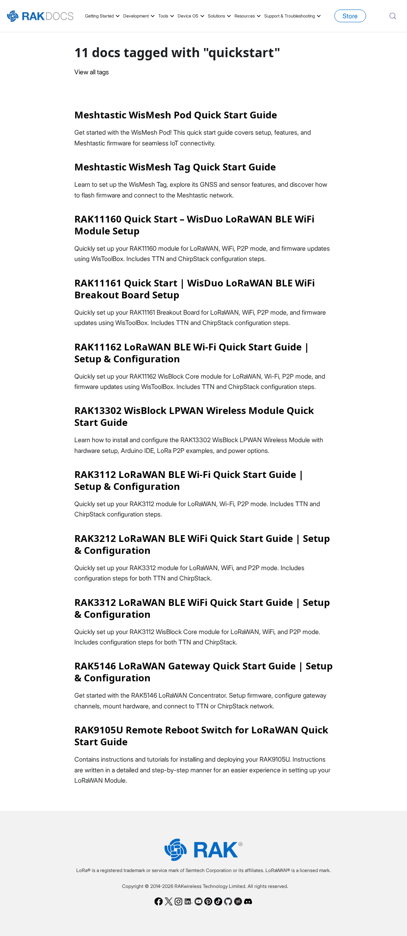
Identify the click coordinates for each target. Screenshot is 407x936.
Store (350, 16)
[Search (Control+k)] (393, 16)
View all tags (91, 72)
